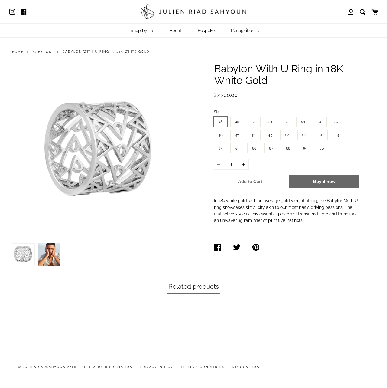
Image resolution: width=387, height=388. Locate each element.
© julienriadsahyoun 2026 (47, 367)
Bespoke (206, 30)
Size (217, 112)
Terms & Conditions (203, 367)
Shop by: (140, 30)
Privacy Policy (156, 367)
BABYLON (42, 52)
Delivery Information (108, 367)
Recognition (243, 30)
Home (18, 52)
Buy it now (324, 181)
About (175, 30)
